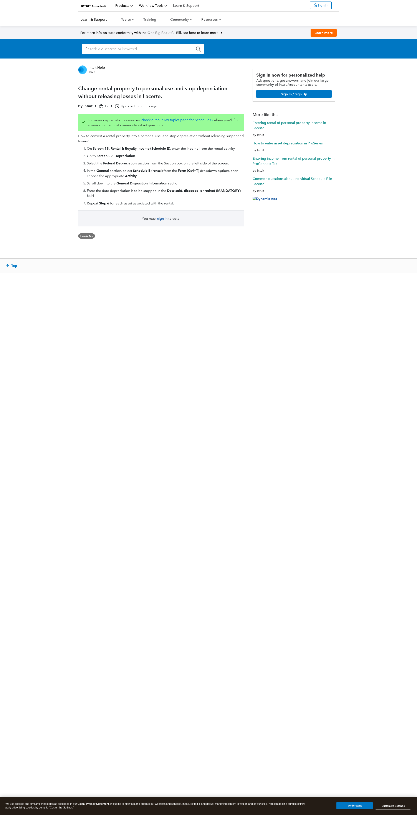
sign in (162, 218)
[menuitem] (124, 5)
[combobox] (143, 49)
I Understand (354, 805)
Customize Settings (393, 805)
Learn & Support (94, 19)
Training (149, 19)
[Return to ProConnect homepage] (93, 5)
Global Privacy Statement (93, 803)
